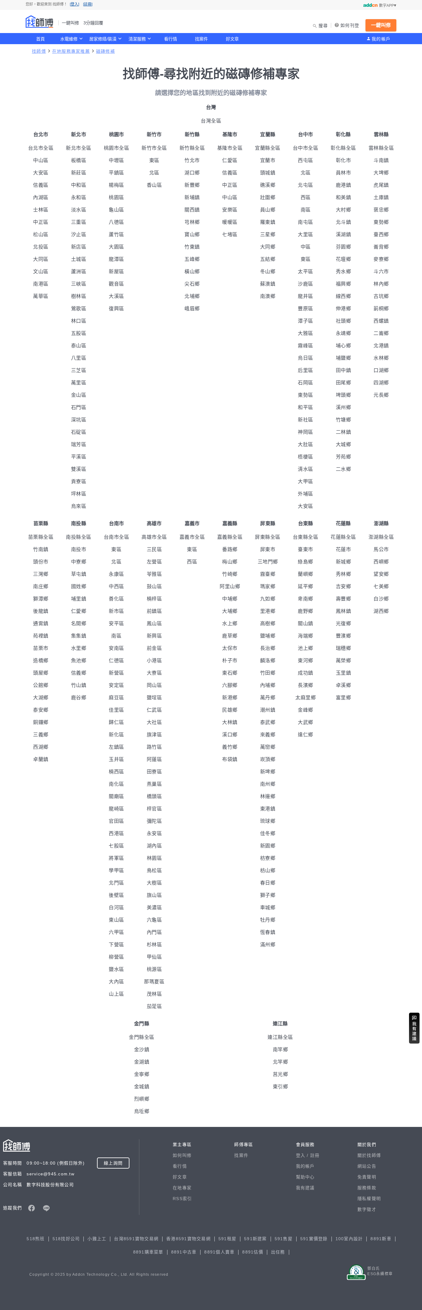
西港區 (116, 833)
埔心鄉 (343, 345)
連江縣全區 (280, 1037)
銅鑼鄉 (41, 722)
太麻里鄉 (305, 697)
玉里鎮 (343, 673)
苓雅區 (154, 574)
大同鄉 (268, 246)
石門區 (79, 407)
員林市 (343, 172)
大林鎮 (230, 722)
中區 (306, 246)
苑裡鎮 (41, 635)
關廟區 (116, 796)
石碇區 (79, 432)
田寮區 (154, 771)
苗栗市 (41, 648)
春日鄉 (268, 882)
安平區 (116, 623)
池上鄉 (305, 648)
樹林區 (79, 296)
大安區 (41, 172)
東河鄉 (305, 660)
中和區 (79, 185)
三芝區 (79, 370)
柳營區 (116, 957)
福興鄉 (343, 284)
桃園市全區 (116, 148)
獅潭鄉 (41, 598)
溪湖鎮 (343, 234)
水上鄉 (230, 623)
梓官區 (154, 808)
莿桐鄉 (381, 308)
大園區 (116, 246)
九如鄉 (268, 598)
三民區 (154, 549)
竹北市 (192, 160)
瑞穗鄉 (343, 648)
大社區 (154, 722)
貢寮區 (79, 481)
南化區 (116, 784)
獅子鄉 (268, 895)
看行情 (170, 38)
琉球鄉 (268, 821)
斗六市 (381, 271)
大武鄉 (305, 722)
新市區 (116, 611)
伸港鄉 (343, 308)
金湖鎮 (142, 1062)
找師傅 (39, 51)
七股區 (116, 845)
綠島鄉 (305, 561)
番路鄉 (230, 549)
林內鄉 (381, 284)
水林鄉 (381, 358)
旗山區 (154, 895)
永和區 (79, 197)
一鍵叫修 (381, 25)
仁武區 (154, 710)
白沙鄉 (381, 598)
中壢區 (116, 160)
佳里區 (116, 710)
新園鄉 (268, 845)
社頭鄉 (343, 321)
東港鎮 (268, 808)
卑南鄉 (305, 598)
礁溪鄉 (268, 185)
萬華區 (41, 296)
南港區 (41, 284)
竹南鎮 (41, 549)
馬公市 (381, 549)
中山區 (41, 160)
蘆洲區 (79, 271)
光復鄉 (343, 623)
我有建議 (305, 1187)
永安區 (154, 833)
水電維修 (69, 38)
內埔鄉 (268, 685)
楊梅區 (116, 185)
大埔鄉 (230, 611)
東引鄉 (280, 1086)
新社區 (305, 419)
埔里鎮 (79, 598)
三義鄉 (41, 734)
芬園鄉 (343, 246)
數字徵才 (366, 1209)
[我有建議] (414, 1028)
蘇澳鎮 (268, 284)
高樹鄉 (268, 623)
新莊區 (79, 172)
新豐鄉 (192, 185)
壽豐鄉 (343, 598)
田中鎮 (343, 370)
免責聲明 (366, 1176)
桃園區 (116, 197)
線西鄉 (343, 296)
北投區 (41, 246)
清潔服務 (137, 38)
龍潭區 (116, 259)
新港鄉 (230, 697)
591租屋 (227, 1238)
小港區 (154, 660)
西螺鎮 (381, 321)
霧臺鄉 (268, 574)
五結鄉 (268, 259)
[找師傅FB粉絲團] (31, 1208)
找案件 (201, 38)
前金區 (154, 648)
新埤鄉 (268, 771)
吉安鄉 (343, 586)
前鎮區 (154, 611)
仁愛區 (230, 160)
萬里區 (79, 382)
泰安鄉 (41, 710)
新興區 (154, 635)
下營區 (116, 944)
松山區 (41, 234)
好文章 (232, 38)
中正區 (41, 222)
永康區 (116, 574)
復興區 (116, 308)
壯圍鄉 (268, 197)
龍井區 (305, 296)
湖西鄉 (381, 611)
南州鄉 (268, 784)
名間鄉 (79, 623)
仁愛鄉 (79, 611)
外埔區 (305, 493)
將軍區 (116, 858)
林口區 (79, 321)
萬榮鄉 (343, 660)
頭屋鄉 (41, 673)
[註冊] (87, 4)
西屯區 (305, 160)
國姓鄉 (79, 586)
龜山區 (116, 209)
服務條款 (366, 1187)
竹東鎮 (192, 246)
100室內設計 (349, 1238)
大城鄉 (343, 444)
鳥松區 (154, 870)
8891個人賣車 (219, 1251)
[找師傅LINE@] (46, 1208)
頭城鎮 (268, 172)
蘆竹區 (116, 234)
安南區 (116, 648)
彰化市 (343, 160)
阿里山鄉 (230, 586)
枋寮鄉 (268, 858)
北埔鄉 (192, 296)
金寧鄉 (142, 1074)
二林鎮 (343, 432)
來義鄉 (268, 734)
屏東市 (268, 549)
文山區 (41, 271)
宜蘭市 (268, 160)
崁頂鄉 (268, 759)
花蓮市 (343, 549)
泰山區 (79, 345)
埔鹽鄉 (343, 358)
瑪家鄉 (268, 586)
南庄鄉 (41, 586)
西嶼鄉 (381, 561)
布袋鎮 (230, 759)
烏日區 (305, 358)
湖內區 (154, 845)
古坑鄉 (381, 296)
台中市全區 (306, 148)
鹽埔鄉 (268, 635)
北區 (154, 172)
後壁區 (116, 895)
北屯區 (305, 185)
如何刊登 (349, 25)
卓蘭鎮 (41, 759)
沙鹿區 (305, 284)
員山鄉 (268, 209)
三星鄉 (268, 234)
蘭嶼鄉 (305, 574)
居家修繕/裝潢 (102, 38)
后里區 (305, 370)
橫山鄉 (192, 271)
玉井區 (116, 759)
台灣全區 (211, 120)
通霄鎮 (41, 623)
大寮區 (154, 673)
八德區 (116, 222)
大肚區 (305, 444)
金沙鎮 (142, 1049)
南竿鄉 (280, 1049)
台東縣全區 (306, 537)
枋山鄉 (268, 870)
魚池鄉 (79, 660)
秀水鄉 (343, 271)
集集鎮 (79, 635)
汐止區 (79, 234)
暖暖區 (230, 222)
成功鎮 (305, 673)
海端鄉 (305, 635)
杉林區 (154, 944)
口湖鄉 (381, 370)
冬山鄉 (268, 271)
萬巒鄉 (268, 747)
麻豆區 (116, 697)
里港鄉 (268, 611)
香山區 (154, 185)
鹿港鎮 (343, 185)
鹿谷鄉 (79, 697)
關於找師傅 (369, 1155)
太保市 (230, 648)
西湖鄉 (41, 747)
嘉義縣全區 (230, 537)
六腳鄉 (230, 685)
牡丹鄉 (268, 920)
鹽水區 (116, 969)
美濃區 (154, 907)
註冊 (315, 1155)
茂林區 (154, 994)
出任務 (278, 1251)
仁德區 (116, 660)
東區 (154, 160)
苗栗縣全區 (41, 537)
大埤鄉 (381, 172)
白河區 (116, 907)
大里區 (305, 234)
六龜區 (154, 920)
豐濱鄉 (343, 635)
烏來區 (79, 506)
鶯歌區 (79, 308)
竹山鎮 (79, 685)
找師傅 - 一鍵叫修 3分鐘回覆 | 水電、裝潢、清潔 (39, 21)
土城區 (79, 259)
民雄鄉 (230, 710)
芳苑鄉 (343, 456)
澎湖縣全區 (381, 537)
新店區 (79, 246)
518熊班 (35, 1238)
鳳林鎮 (343, 611)
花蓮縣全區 (343, 537)
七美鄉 (381, 586)
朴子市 (230, 660)
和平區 (305, 407)
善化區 (116, 598)
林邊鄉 (268, 796)
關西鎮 (192, 209)
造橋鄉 (41, 660)
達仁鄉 (305, 734)
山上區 (116, 994)
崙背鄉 (381, 246)
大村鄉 (343, 209)
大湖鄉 (41, 697)
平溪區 (79, 456)
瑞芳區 (79, 444)
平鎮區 (116, 172)
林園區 (154, 858)
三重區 (79, 222)
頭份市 (41, 561)
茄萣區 (154, 1006)
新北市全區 (78, 148)
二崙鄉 (381, 333)
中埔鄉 (230, 598)
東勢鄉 (381, 222)
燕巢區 (154, 784)
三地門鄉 (268, 561)
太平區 (305, 271)
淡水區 (79, 209)
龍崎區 (116, 808)
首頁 (40, 38)
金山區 (79, 395)
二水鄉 (343, 469)
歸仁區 (116, 722)
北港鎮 (381, 345)
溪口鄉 (230, 734)
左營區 (154, 561)
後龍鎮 (41, 611)
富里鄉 (343, 697)
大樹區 (154, 882)
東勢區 (305, 395)
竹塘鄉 (343, 419)
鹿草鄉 (230, 635)
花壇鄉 (343, 259)
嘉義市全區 (192, 537)
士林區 (41, 209)
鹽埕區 (154, 697)
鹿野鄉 (305, 611)
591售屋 (284, 1238)
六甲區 (116, 932)
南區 (306, 209)
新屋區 (116, 271)
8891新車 (380, 1238)
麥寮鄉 (381, 259)
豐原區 (305, 308)
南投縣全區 (78, 537)
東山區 (116, 920)
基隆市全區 (230, 148)
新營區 (116, 673)
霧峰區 (305, 345)
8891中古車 (184, 1251)
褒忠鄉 (381, 209)
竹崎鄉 (230, 574)
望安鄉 (381, 574)
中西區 (116, 586)
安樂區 (230, 209)
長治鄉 (268, 648)
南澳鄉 (268, 296)
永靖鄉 (343, 333)
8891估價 (252, 1251)
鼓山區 (154, 586)
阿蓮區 (154, 759)
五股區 (79, 333)
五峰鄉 (192, 259)
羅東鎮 (268, 222)
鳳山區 (154, 623)
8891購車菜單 (148, 1251)
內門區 (154, 932)
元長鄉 (381, 395)
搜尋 (323, 25)
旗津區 (154, 734)
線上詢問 (113, 1163)
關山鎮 (305, 623)
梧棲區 (305, 456)
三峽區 (79, 284)
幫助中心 (305, 1176)
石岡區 (305, 382)
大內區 (116, 981)
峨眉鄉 (192, 308)
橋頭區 (154, 796)
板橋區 (79, 160)
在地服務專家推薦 (71, 51)
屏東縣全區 (268, 537)
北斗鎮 (343, 222)
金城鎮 (142, 1086)
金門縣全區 (141, 1037)
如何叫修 (182, 1155)
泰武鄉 (268, 722)
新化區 (116, 734)
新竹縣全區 (192, 148)
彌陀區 (154, 821)
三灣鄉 (41, 574)
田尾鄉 (343, 382)
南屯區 (305, 222)
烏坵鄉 (142, 1111)
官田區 (116, 821)
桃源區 (154, 969)
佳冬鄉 (268, 833)
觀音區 (116, 284)
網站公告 (366, 1166)
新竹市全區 (154, 148)
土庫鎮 (381, 197)
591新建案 (255, 1238)
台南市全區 (116, 537)
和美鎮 (343, 197)
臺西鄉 (381, 234)
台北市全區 (41, 148)
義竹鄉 (230, 747)
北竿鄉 (280, 1062)
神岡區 (305, 432)
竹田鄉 (268, 673)
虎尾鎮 (381, 185)
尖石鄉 (192, 284)
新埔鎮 (192, 197)
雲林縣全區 (381, 148)
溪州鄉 (343, 407)
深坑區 (79, 419)
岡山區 (154, 685)
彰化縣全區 (343, 148)
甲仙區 (154, 957)
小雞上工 (96, 1238)
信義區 (41, 185)
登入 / (303, 1155)
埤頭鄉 (343, 395)
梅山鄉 (230, 561)
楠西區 (116, 771)
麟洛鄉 (268, 660)
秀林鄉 (343, 574)
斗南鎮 (381, 160)
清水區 (305, 469)
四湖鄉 (381, 382)
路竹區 (154, 747)
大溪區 (116, 296)
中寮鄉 (79, 561)
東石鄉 (230, 673)
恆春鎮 (268, 932)
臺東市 (305, 549)
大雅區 (305, 333)
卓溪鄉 (343, 685)
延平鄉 (305, 586)
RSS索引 (182, 1198)
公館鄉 (41, 685)
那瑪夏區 (154, 981)
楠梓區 (154, 598)
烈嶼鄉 (142, 1099)
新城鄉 (343, 561)
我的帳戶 (381, 38)
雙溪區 (79, 469)
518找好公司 (66, 1238)
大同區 (41, 259)
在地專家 (182, 1187)
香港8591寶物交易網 (188, 1238)
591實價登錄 (314, 1238)
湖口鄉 (192, 172)
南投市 (79, 549)
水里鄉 (79, 648)
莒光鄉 (280, 1074)
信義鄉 (79, 673)
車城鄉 (268, 907)
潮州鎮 (268, 710)
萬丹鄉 (268, 697)
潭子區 (305, 321)
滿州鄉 (268, 944)
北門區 (116, 882)
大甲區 (305, 481)
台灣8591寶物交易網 (136, 1238)
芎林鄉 (192, 222)
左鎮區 (116, 747)
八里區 (79, 358)
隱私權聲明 (369, 1198)
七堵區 (230, 234)
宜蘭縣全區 (268, 148)
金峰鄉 (305, 710)
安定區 (116, 685)
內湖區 (41, 197)
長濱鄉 (305, 685)
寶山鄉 (192, 234)
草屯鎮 (79, 574)
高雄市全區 (154, 537)
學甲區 (116, 870)
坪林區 (79, 493)
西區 (306, 197)
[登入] (74, 4)
